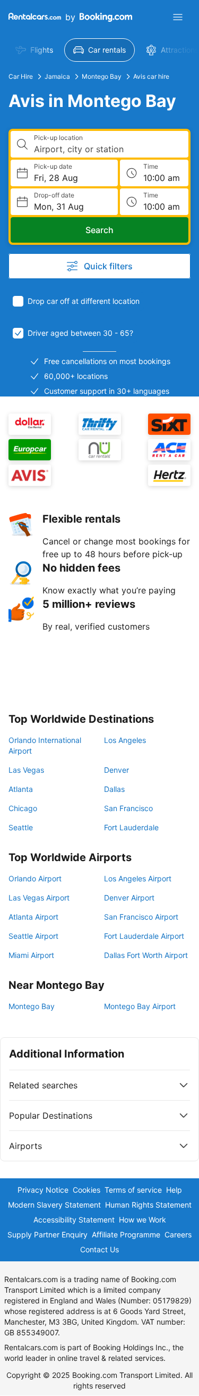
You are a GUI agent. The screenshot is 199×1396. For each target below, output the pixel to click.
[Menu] (178, 17)
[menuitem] (34, 50)
